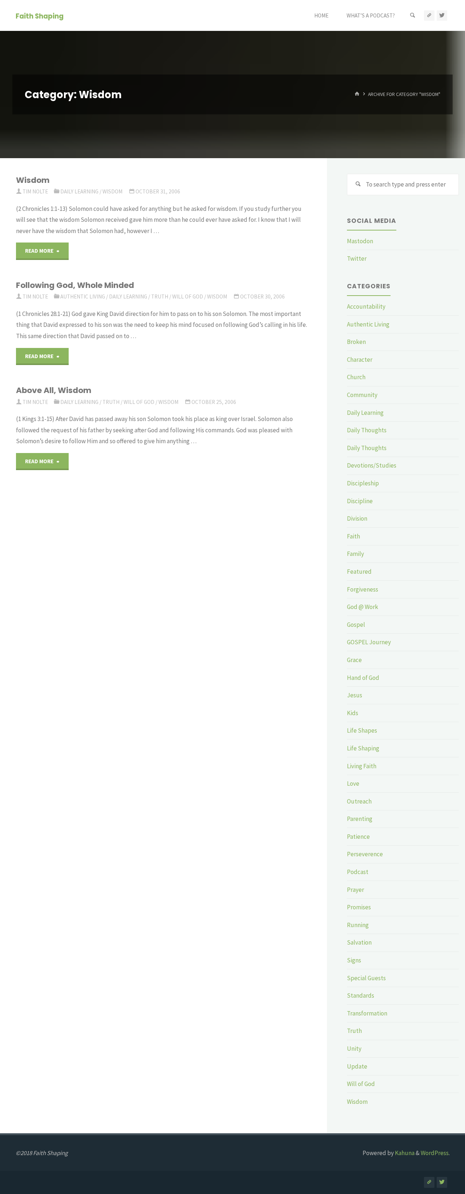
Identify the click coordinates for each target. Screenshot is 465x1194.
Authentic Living (82, 296)
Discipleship (363, 483)
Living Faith (361, 766)
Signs (354, 960)
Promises (359, 907)
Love (353, 784)
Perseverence (365, 854)
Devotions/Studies (371, 465)
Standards (360, 995)
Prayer (355, 890)
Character (359, 360)
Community (362, 395)
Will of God (187, 296)
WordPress (435, 1153)
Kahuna (404, 1153)
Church (356, 377)
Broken (356, 342)
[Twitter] (442, 15)
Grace (354, 660)
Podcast (357, 872)
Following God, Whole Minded (75, 285)
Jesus (354, 695)
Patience (358, 837)
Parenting (359, 819)
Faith (353, 536)
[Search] (413, 15)
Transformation (367, 1013)
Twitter (357, 259)
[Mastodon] (429, 15)
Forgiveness (362, 589)
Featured (359, 572)
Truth (159, 296)
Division (357, 518)
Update (357, 1066)
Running (358, 925)
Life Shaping (363, 748)
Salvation (359, 942)
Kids (352, 713)
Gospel (356, 625)
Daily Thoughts (367, 430)
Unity (354, 1049)
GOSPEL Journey (369, 642)
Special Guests (366, 978)
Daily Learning (79, 191)
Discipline (360, 501)
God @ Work (362, 607)
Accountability (366, 306)
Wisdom (32, 180)
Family (355, 554)
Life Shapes (362, 730)
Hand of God (363, 678)
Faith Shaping (40, 16)
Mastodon (360, 241)
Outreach (359, 801)
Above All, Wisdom (53, 390)
